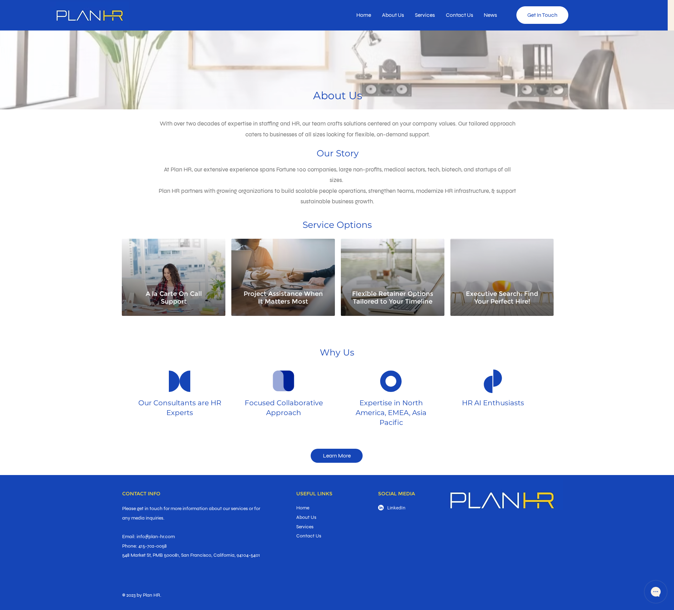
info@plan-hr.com (156, 537)
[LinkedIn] (381, 507)
